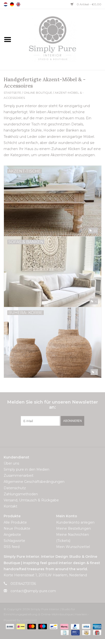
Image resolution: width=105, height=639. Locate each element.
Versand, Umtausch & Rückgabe (31, 500)
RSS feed (12, 547)
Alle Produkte (15, 522)
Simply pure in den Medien (26, 469)
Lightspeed (29, 620)
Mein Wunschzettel (73, 547)
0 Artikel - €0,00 (88, 4)
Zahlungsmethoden (21, 494)
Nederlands (6, 4)
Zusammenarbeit (18, 475)
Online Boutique (38, 92)
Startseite (12, 92)
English (18, 4)
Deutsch (12, 4)
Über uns (11, 463)
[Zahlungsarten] (9, 626)
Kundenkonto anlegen (75, 522)
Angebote (12, 534)
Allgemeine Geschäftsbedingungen (34, 481)
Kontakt (10, 506)
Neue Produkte (17, 528)
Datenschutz (15, 488)
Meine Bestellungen (73, 528)
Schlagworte (14, 540)
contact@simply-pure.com (33, 591)
